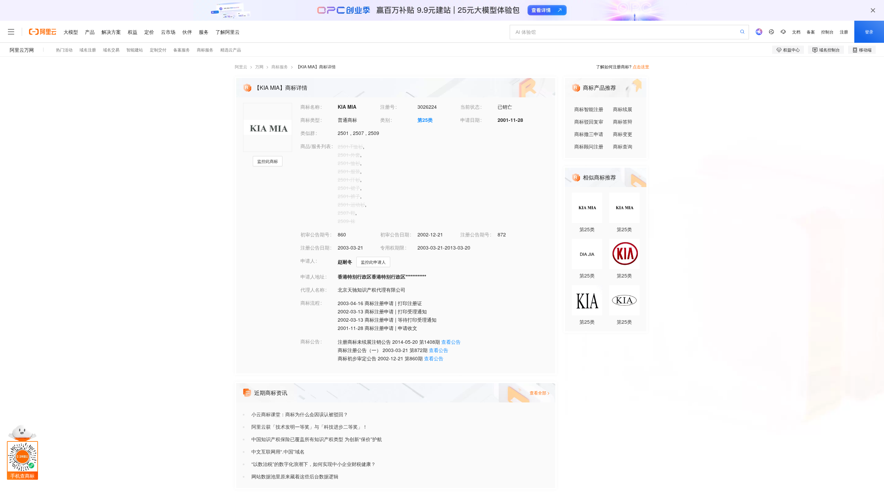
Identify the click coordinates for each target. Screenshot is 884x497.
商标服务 (279, 66)
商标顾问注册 (588, 146)
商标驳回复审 (588, 121)
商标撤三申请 (588, 133)
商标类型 (310, 119)
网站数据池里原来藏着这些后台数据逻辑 (294, 476)
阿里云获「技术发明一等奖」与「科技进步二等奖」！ (309, 426)
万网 (259, 66)
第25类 (425, 119)
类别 (385, 119)
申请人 (307, 260)
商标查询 (622, 146)
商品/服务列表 (315, 146)
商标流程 (310, 302)
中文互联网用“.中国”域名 (278, 451)
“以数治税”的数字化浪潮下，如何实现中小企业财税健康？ (313, 463)
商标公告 (310, 341)
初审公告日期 (394, 234)
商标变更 (622, 133)
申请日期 (470, 119)
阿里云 (241, 66)
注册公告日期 (314, 247)
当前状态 (470, 106)
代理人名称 (312, 289)
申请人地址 (312, 276)
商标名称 (310, 106)
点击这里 (641, 66)
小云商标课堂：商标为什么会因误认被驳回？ (299, 414)
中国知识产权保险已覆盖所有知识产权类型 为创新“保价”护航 (316, 439)
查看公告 (451, 341)
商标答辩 (622, 121)
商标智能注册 (588, 109)
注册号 (387, 106)
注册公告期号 (474, 234)
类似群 (307, 132)
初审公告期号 (314, 234)
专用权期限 (392, 247)
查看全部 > (540, 392)
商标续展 (622, 109)
